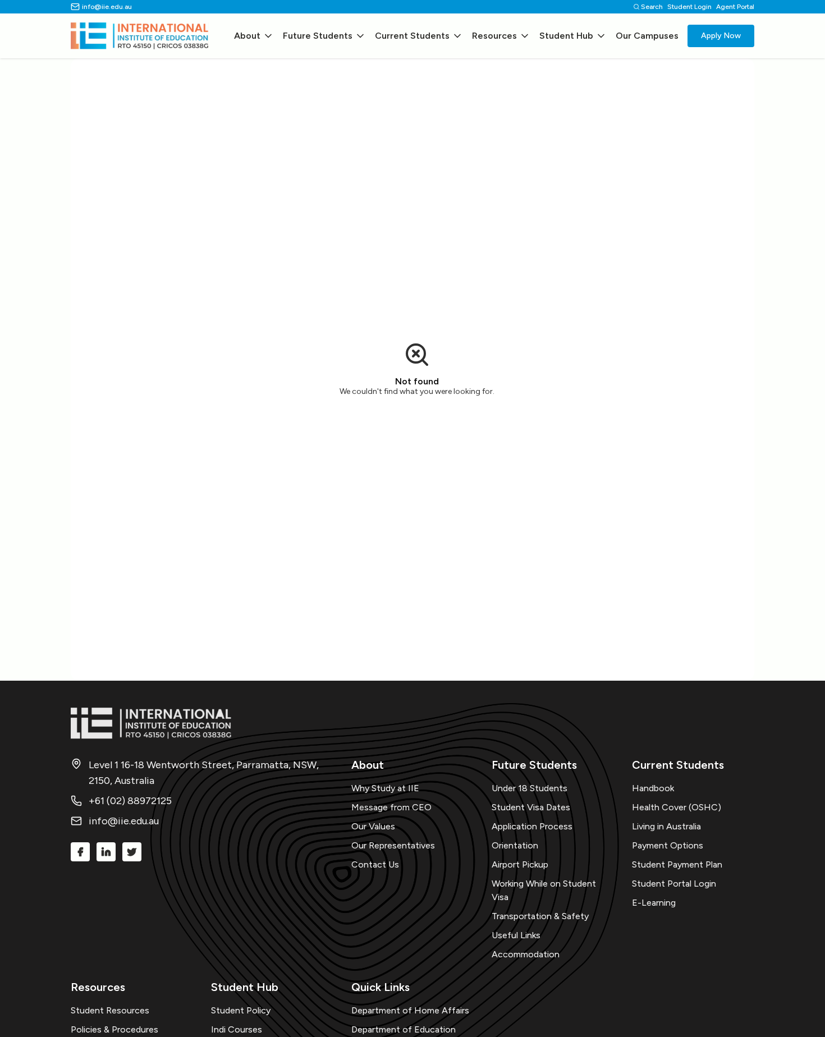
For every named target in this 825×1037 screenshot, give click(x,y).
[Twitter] (131, 851)
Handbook (653, 788)
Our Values (373, 826)
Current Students (412, 35)
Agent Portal (735, 7)
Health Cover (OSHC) (676, 807)
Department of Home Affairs (410, 1010)
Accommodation (526, 954)
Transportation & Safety (540, 916)
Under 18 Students (529, 788)
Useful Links (516, 935)
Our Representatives (393, 845)
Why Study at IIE (385, 788)
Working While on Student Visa (544, 890)
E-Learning (654, 902)
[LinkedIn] (106, 851)
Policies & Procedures (114, 1029)
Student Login (689, 7)
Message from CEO (391, 807)
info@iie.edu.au (107, 7)
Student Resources (110, 1010)
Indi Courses (236, 1029)
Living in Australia (666, 826)
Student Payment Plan (677, 864)
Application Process (532, 826)
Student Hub (566, 35)
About (247, 35)
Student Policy (241, 1010)
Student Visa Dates (531, 807)
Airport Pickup (520, 864)
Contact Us (375, 864)
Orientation (515, 845)
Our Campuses (647, 35)
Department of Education (403, 1029)
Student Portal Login (674, 883)
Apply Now (721, 35)
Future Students (317, 35)
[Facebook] (80, 851)
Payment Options (667, 845)
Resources (494, 35)
